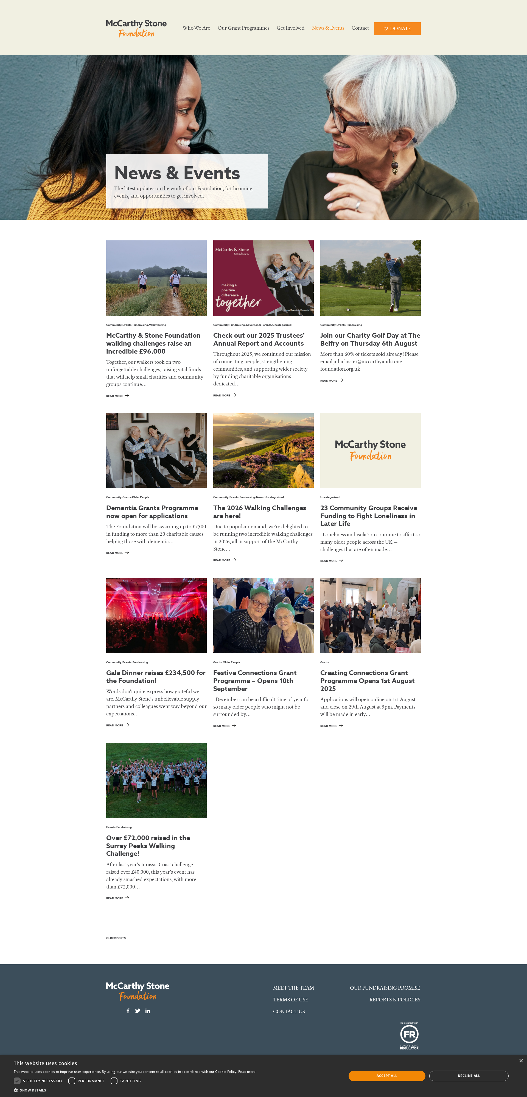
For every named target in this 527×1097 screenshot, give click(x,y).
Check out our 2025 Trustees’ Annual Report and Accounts (258, 339)
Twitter (137, 1010)
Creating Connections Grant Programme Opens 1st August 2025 (367, 680)
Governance (254, 325)
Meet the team (293, 988)
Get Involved (291, 28)
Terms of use (290, 999)
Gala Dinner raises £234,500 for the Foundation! (156, 676)
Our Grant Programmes (244, 28)
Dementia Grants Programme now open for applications (152, 511)
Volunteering (157, 325)
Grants (267, 325)
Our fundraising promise (385, 988)
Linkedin (147, 1010)
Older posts (116, 938)
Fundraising (140, 325)
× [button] (521, 1061)
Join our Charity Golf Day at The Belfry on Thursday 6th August (370, 339)
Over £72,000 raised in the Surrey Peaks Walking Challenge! (148, 845)
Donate (400, 28)
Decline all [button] (469, 1075)
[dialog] (263, 1076)
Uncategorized (281, 325)
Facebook (128, 1010)
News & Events (328, 28)
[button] (135, 1090)
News (260, 497)
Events (126, 325)
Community (113, 325)
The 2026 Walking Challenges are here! (259, 511)
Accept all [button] (387, 1075)
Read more (114, 396)
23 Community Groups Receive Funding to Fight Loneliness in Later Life (368, 515)
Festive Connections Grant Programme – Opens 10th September (255, 680)
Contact (360, 28)
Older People (140, 497)
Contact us (289, 1011)
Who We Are (196, 28)
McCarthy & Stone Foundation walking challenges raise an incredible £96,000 (153, 343)
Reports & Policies (394, 999)
